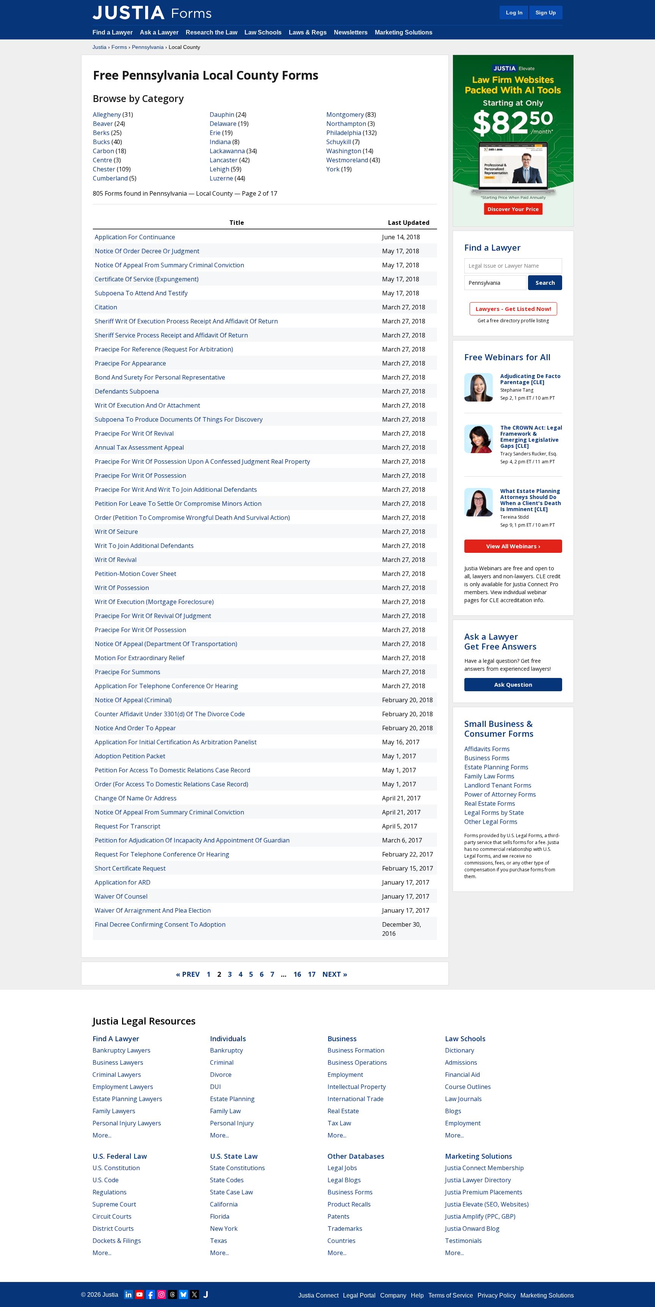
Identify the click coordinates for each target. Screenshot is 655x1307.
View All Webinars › (513, 546)
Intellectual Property (357, 1087)
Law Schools (263, 32)
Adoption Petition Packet (130, 756)
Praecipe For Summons (127, 672)
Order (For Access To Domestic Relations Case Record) (171, 784)
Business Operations (357, 1062)
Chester (104, 169)
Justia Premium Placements (483, 1192)
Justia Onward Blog (472, 1228)
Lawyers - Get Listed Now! (513, 308)
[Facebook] (150, 1294)
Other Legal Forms (490, 821)
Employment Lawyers (122, 1087)
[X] (194, 1294)
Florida (219, 1216)
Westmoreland (347, 160)
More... (101, 1135)
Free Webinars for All (507, 357)
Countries (342, 1240)
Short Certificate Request (130, 868)
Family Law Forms (489, 776)
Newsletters (351, 32)
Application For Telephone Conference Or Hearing (166, 686)
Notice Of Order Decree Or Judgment (147, 251)
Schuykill (338, 142)
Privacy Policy (497, 1295)
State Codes (227, 1180)
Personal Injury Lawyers (126, 1123)
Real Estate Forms (489, 803)
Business (342, 1038)
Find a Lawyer (112, 32)
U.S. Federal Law (119, 1156)
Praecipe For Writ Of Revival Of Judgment (153, 616)
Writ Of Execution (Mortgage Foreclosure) (154, 602)
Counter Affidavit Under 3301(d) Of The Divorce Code (170, 714)
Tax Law (339, 1123)
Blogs (453, 1111)
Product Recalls (349, 1204)
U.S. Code (105, 1180)
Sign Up (546, 12)
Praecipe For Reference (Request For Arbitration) (164, 349)
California (224, 1204)
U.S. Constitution (116, 1168)
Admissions (461, 1062)
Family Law (225, 1111)
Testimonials (463, 1240)
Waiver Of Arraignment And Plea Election (153, 910)
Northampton (346, 123)
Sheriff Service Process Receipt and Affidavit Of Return (171, 335)
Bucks (101, 142)
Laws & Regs (308, 32)
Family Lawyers (113, 1111)
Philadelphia (343, 133)
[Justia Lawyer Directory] (205, 1294)
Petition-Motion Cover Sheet (135, 574)
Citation (106, 307)
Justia (99, 47)
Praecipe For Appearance (130, 363)
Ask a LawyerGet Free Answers (500, 641)
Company (393, 1295)
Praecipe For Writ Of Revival (134, 433)
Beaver (103, 123)
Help (417, 1295)
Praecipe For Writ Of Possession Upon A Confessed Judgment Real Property (202, 461)
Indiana (220, 142)
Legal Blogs (344, 1180)
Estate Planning (232, 1099)
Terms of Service (450, 1295)
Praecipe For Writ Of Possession (140, 475)
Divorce (221, 1074)
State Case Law (231, 1192)
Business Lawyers (117, 1062)
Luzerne (221, 178)
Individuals (228, 1038)
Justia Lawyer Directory (478, 1180)
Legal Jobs (342, 1168)
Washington (343, 151)
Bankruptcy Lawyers (121, 1050)
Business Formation (356, 1050)
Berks (101, 133)
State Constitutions (237, 1168)
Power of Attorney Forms (500, 794)
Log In (514, 12)
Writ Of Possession (122, 588)
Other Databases (356, 1156)
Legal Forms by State (494, 812)
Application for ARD (122, 882)
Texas (218, 1240)
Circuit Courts (112, 1216)
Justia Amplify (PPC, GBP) (480, 1216)
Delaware (223, 123)
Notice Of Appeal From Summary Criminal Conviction (169, 265)
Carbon (103, 151)
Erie (215, 133)
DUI (215, 1087)
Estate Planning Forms (496, 767)
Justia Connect (318, 1295)
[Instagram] (161, 1294)
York (333, 169)
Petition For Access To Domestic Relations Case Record (172, 770)
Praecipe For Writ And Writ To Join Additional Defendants (176, 489)
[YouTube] (139, 1294)
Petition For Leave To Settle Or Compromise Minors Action (178, 503)
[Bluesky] (183, 1294)
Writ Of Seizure (116, 531)
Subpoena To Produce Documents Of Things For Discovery (179, 419)
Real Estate (343, 1111)
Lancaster (224, 160)
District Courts (113, 1228)
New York (224, 1228)
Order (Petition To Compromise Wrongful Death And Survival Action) (192, 517)
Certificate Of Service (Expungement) (147, 279)
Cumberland (110, 178)
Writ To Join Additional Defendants (144, 545)
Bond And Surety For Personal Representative (160, 377)
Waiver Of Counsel (121, 896)
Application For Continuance (135, 237)
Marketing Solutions (403, 32)
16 (297, 974)
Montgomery (345, 114)
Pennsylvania (148, 47)
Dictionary (459, 1050)
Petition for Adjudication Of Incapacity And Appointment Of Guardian (192, 840)
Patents (338, 1216)
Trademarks (345, 1228)
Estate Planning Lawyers (127, 1099)
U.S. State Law (234, 1156)
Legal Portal (359, 1295)
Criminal (221, 1062)
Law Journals (463, 1099)
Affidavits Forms (487, 749)
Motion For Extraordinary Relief (140, 658)
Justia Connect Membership (484, 1168)
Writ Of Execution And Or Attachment (147, 405)
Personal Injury (232, 1123)
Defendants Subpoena (127, 391)
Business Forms (486, 758)
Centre (102, 160)
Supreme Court (114, 1204)
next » (334, 974)
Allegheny (107, 114)
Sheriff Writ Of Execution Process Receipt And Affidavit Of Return (186, 321)
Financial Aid (462, 1074)
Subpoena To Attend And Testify (141, 293)
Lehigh (219, 169)
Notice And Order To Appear (135, 728)
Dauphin (222, 114)
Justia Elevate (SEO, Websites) (487, 1204)
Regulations (109, 1192)
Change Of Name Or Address (136, 798)
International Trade (356, 1099)
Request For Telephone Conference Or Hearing (162, 854)
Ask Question (513, 684)
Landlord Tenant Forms (497, 785)
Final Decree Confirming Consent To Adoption (160, 924)
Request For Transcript (127, 826)
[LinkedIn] (128, 1294)
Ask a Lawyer (160, 32)
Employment (345, 1074)
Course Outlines (468, 1087)
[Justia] (128, 12)
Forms (119, 47)
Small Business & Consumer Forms (499, 728)
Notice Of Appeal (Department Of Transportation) (166, 644)
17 (311, 974)
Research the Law (211, 32)
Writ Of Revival (115, 559)
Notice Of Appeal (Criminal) (133, 700)
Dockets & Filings (116, 1240)
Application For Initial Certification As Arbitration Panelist (176, 742)
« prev (188, 974)
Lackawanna (227, 151)
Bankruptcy (226, 1050)
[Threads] (172, 1294)
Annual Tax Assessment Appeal (139, 447)
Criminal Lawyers (116, 1074)
